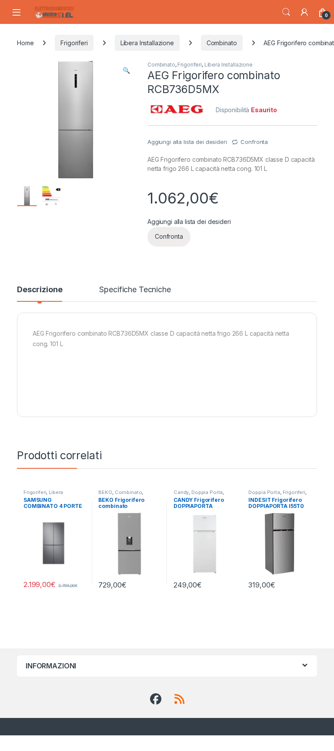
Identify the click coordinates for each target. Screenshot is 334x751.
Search (286, 12)
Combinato (222, 43)
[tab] (39, 293)
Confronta (254, 141)
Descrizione (39, 290)
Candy (181, 492)
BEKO (105, 492)
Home (25, 43)
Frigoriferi (73, 43)
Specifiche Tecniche (134, 290)
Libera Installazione (147, 43)
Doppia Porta (207, 492)
